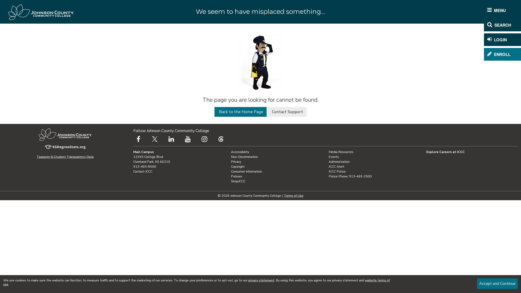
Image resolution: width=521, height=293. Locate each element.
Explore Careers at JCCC (445, 152)
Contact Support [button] (287, 112)
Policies (236, 176)
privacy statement (261, 280)
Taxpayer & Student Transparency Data (65, 157)
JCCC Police (337, 171)
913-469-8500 (144, 166)
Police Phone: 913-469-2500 (350, 176)
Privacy (236, 162)
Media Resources (341, 152)
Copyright (238, 166)
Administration (339, 162)
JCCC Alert (336, 166)
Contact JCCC (142, 171)
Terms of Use (293, 196)
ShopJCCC (238, 181)
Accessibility (240, 152)
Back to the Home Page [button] (240, 112)
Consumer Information (246, 171)
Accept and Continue (497, 283)
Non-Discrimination (244, 157)
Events (334, 157)
